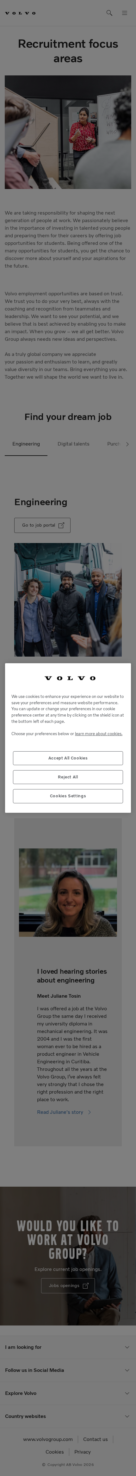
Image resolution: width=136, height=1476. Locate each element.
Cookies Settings (68, 796)
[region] (68, 738)
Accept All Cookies (68, 758)
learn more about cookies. (98, 733)
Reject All (68, 777)
